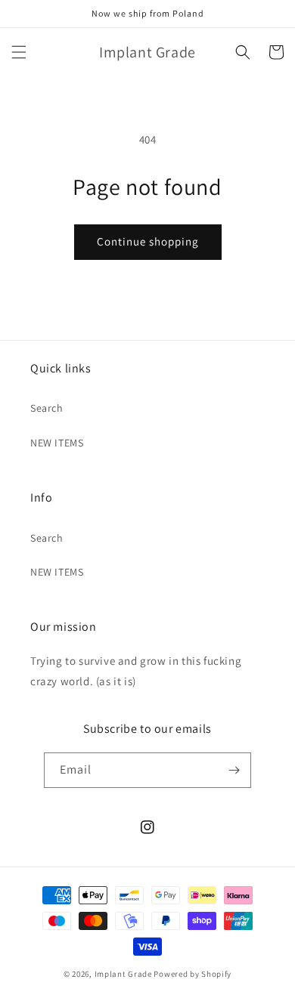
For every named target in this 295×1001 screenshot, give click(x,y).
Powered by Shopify (192, 974)
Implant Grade (123, 974)
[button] (19, 52)
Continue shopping (148, 241)
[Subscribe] (233, 770)
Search (47, 408)
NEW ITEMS (56, 443)
